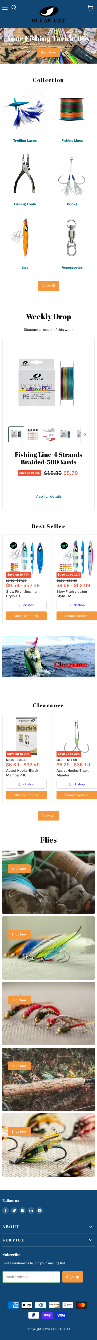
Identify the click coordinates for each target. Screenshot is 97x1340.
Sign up (72, 1277)
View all (48, 815)
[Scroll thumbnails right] (84, 434)
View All (48, 286)
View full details (49, 497)
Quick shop (26, 605)
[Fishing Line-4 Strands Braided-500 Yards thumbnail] (16, 434)
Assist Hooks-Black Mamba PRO (22, 772)
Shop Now (48, 52)
